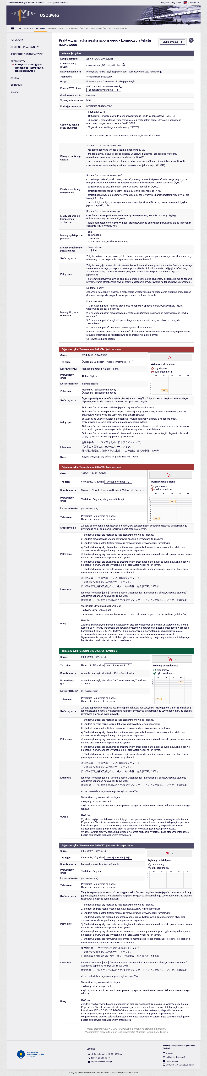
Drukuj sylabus (170, 41)
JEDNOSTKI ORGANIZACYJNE (27, 54)
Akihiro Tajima (111, 368)
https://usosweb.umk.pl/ (102, 1062)
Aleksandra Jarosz (92, 368)
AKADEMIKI (17, 85)
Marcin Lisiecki (89, 864)
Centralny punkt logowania (57, 2)
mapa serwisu (172, 1061)
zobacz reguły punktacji (101, 89)
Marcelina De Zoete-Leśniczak (118, 680)
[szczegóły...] (174, 357)
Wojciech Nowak (90, 490)
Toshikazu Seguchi (111, 490)
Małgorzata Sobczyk (133, 490)
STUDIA (15, 78)
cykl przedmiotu (163, 371)
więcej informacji (116, 361)
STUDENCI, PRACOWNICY (25, 47)
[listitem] (25, 28)
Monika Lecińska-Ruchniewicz (118, 673)
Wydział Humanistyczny (99, 76)
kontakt (169, 1053)
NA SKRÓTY (17, 39)
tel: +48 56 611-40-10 (100, 1058)
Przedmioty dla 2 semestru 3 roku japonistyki (110, 81)
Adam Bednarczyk (90, 673)
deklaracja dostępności (176, 1057)
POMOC (15, 92)
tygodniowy (160, 368)
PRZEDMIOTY (18, 61)
